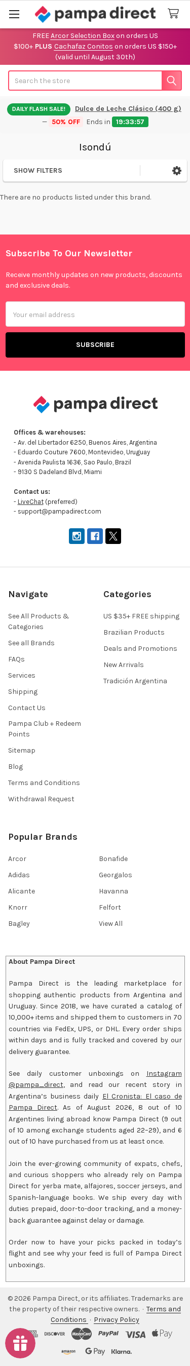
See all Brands (31, 643)
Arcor (17, 858)
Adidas (19, 875)
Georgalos (115, 875)
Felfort (110, 907)
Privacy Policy (116, 1319)
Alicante (21, 891)
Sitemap (21, 750)
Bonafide (113, 858)
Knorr (17, 907)
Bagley (19, 923)
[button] (177, 170)
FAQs (16, 659)
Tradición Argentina (135, 681)
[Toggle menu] (14, 14)
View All (111, 923)
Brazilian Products (134, 632)
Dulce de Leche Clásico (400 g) (128, 108)
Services (21, 675)
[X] (113, 536)
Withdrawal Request (41, 799)
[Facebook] (95, 536)
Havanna (113, 891)
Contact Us (27, 708)
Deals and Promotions (140, 648)
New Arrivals (123, 664)
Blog (15, 766)
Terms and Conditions (44, 782)
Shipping (22, 691)
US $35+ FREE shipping (141, 616)
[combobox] (95, 80)
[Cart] (175, 14)
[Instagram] (77, 536)
